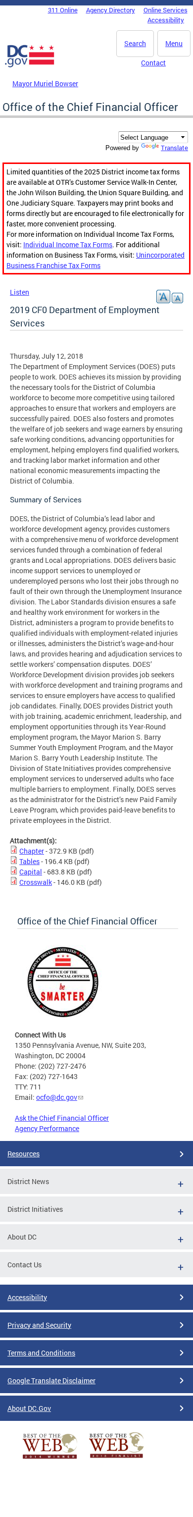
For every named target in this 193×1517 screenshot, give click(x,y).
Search (135, 43)
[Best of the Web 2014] (50, 1459)
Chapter (31, 851)
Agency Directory (110, 9)
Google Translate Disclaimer (51, 1380)
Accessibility (165, 19)
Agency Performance (47, 1128)
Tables (29, 861)
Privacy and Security (39, 1325)
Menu (174, 43)
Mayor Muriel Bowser (45, 83)
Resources (23, 1153)
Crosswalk (35, 882)
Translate (174, 147)
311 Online (63, 9)
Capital (30, 871)
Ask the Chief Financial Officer (62, 1118)
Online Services (166, 9)
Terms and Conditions (41, 1352)
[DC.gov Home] (29, 65)
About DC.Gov (29, 1408)
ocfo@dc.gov (56, 1097)
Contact (153, 62)
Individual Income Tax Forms (67, 244)
